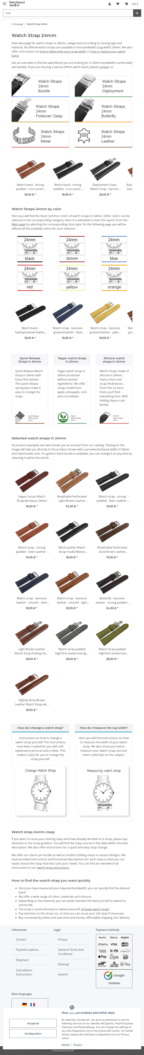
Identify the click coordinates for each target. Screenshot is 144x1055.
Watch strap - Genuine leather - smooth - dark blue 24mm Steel (32, 600)
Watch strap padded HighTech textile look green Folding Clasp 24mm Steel (112, 651)
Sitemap (63, 964)
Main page (18, 224)
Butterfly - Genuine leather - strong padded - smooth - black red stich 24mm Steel (112, 600)
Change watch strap (95, 909)
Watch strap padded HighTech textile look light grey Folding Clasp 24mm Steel (72, 651)
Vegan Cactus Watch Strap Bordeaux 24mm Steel (32, 499)
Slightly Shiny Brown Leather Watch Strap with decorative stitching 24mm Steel (31, 702)
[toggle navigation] (4, 2)
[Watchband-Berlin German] (25, 1004)
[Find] (137, 13)
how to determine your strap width (63, 51)
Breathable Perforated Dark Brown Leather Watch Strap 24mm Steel (112, 550)
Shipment (22, 960)
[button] (110, 3)
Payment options (27, 950)
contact (104, 67)
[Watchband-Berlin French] (33, 1004)
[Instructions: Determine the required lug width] (103, 791)
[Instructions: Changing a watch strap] (40, 791)
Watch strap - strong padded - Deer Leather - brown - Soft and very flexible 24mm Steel (31, 550)
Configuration (33, 1033)
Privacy (77, 1044)
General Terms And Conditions (71, 952)
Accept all (33, 1023)
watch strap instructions (53, 868)
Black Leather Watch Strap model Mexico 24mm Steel (71, 550)
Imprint (66, 1044)
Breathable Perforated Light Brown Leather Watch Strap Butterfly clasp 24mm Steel (72, 499)
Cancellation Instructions (24, 972)
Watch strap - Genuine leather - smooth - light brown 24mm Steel (72, 600)
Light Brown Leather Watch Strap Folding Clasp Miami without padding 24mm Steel (31, 651)
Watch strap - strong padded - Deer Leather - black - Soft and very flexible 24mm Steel (112, 499)
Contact (21, 939)
